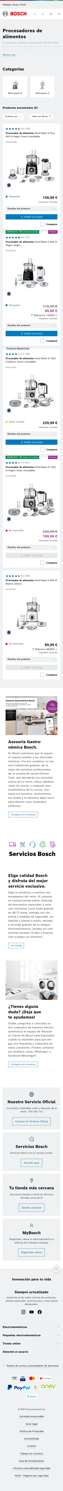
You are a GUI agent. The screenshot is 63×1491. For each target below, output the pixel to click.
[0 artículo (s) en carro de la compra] (51, 14)
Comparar (51, 224)
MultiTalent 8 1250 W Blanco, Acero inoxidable (31, 360)
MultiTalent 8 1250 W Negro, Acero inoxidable (31, 469)
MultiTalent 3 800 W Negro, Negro (31, 243)
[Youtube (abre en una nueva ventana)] (31, 1312)
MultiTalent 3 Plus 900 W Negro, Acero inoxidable (30, 135)
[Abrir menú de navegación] (59, 14)
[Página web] (14, 14)
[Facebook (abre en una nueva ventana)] (40, 1312)
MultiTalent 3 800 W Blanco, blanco (31, 582)
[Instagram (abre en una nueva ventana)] (23, 1312)
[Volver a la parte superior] (56, 1269)
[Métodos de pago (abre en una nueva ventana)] (14, 1378)
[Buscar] (43, 14)
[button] (44, 315)
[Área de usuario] (34, 14)
